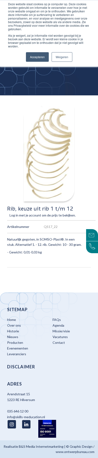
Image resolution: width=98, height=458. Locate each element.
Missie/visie (61, 331)
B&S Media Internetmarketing (41, 446)
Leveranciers (16, 354)
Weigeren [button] (62, 57)
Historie (13, 331)
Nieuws (12, 337)
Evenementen (17, 348)
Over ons (14, 325)
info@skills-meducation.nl (26, 417)
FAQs (57, 320)
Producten (15, 342)
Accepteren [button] (37, 57)
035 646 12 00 (17, 411)
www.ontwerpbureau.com (75, 452)
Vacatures (60, 337)
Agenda (58, 325)
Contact (59, 342)
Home (11, 320)
